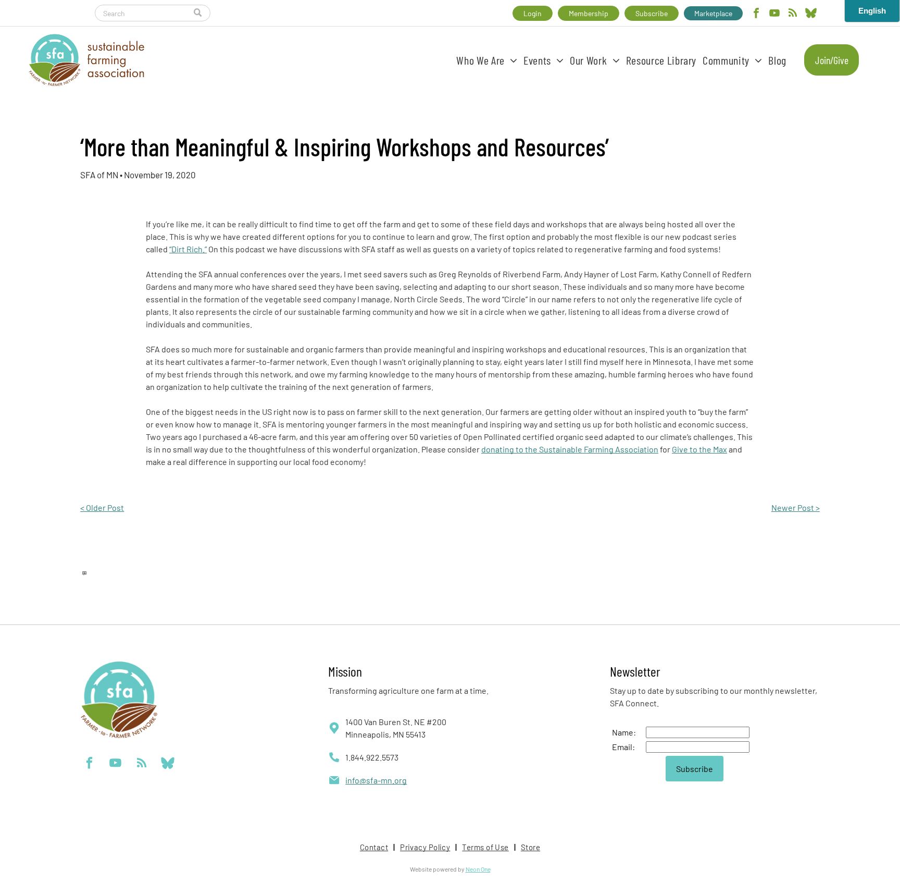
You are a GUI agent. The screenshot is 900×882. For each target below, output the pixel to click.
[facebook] (756, 14)
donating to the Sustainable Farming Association (569, 449)
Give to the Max (699, 449)
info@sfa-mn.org (376, 780)
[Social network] (811, 14)
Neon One (478, 869)
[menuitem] (486, 60)
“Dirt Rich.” (188, 249)
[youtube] (774, 14)
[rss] (793, 14)
